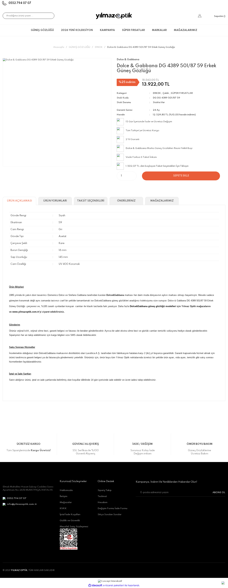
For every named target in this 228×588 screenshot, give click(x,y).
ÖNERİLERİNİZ (126, 201)
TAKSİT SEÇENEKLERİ (90, 201)
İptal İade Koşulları (70, 514)
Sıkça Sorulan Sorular (109, 514)
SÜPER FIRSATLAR (182, 93)
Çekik (166, 93)
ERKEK (157, 93)
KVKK (63, 508)
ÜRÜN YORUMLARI (55, 201)
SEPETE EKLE (181, 175)
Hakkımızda (66, 490)
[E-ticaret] (113, 585)
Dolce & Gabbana (136, 148)
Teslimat (102, 496)
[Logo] (114, 15)
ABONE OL (219, 492)
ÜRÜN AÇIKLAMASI (19, 201)
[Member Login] (199, 16)
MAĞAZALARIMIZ (185, 30)
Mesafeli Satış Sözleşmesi (74, 526)
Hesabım (102, 502)
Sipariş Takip (105, 490)
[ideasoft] (95, 585)
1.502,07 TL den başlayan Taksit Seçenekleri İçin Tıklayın (157, 166)
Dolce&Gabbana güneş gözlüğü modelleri (153, 306)
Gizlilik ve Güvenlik (70, 520)
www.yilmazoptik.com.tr (25, 311)
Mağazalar (66, 502)
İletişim (63, 496)
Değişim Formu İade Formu (112, 508)
